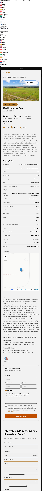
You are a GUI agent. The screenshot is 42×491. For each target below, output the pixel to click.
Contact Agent (21, 416)
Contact (2, 39)
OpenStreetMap (22, 290)
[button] (21, 270)
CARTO (37, 290)
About (1, 37)
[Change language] (1, 2)
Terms (9, 411)
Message (9, 390)
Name (9, 375)
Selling (1, 34)
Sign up (2, 26)
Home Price (7, 443)
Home (4, 77)
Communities (3, 35)
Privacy (14, 411)
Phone (9, 383)
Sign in (5, 26)
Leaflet (14, 290)
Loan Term (7, 451)
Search (2, 32)
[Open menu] (0, 66)
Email (25, 383)
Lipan (9, 77)
